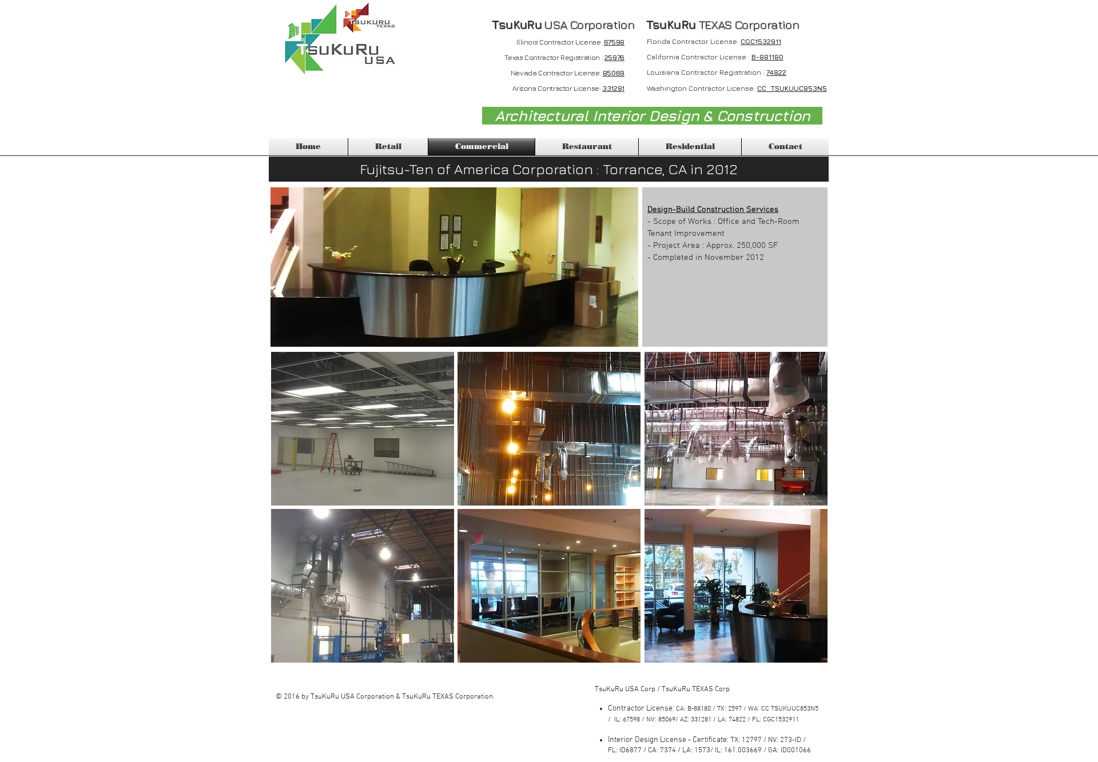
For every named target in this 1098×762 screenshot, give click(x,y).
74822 (776, 72)
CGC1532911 (761, 41)
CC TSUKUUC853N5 (792, 88)
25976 (614, 57)
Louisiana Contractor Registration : (706, 72)
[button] (362, 428)
